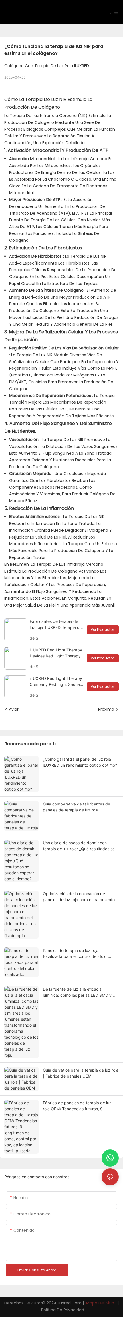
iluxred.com (70, 1303)
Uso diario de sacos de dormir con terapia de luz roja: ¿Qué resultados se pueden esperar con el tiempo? (79, 846)
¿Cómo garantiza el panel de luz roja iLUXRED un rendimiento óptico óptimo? (80, 762)
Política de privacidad (62, 1310)
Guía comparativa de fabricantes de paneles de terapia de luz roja (76, 807)
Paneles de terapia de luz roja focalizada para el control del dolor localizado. (75, 953)
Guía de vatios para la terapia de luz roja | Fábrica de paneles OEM (80, 1073)
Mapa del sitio (100, 1303)
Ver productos (103, 629)
